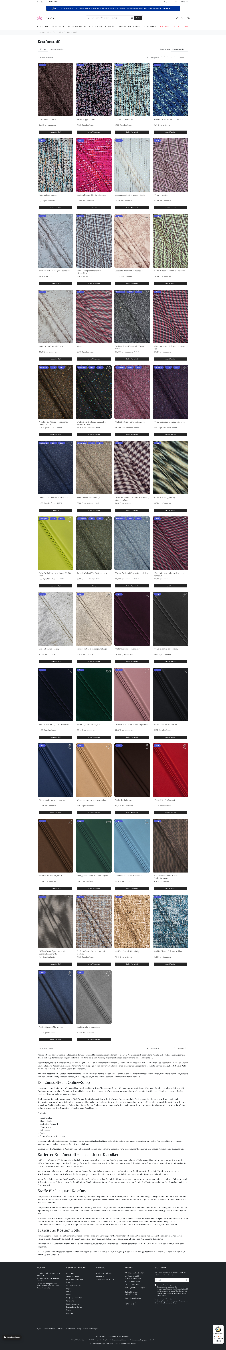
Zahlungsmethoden (73, 1285)
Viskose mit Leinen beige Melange (92, 649)
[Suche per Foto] (132, 18)
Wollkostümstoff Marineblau (51, 1027)
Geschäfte (70, 1313)
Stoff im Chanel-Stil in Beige (127, 951)
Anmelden (100, 1276)
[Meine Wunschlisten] (182, 18)
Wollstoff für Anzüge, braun (50, 875)
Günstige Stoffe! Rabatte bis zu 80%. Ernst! (48, 1274)
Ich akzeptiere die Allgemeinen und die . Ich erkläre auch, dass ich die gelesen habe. (172, 1290)
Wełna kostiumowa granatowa (52, 800)
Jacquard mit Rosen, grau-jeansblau (54, 270)
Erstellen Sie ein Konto (105, 1279)
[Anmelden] (177, 18)
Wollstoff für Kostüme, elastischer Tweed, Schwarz (91, 423)
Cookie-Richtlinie (73, 1276)
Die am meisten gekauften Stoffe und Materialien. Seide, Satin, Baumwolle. (48, 1286)
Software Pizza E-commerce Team (121, 1343)
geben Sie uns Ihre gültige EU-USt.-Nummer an (158, 8)
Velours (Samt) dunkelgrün (88, 724)
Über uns (69, 1282)
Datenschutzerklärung (164, 1289)
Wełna (80, 346)
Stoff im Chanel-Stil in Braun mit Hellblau (91, 952)
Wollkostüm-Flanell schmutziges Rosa (131, 724)
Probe (68, 1295)
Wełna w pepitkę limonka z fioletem (169, 270)
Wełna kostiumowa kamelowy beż (91, 800)
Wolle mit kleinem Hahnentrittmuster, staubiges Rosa (132, 498)
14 (174, 57)
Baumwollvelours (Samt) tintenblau (54, 724)
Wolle (139, 1160)
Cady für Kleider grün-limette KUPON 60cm (55, 574)
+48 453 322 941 (131, 1294)
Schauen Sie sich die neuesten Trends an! (48, 1279)
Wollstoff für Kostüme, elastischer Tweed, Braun (53, 423)
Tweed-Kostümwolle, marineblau (53, 497)
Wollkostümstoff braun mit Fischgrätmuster (165, 876)
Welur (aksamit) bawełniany (127, 649)
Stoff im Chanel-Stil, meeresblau (168, 951)
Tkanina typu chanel (47, 119)
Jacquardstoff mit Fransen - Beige (130, 195)
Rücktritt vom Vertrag (74, 1279)
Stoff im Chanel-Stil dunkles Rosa (91, 195)
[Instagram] (127, 1304)
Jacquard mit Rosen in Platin (51, 346)
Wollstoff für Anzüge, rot (164, 800)
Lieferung (70, 1273)
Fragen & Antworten (74, 1298)
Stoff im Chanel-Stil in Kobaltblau (168, 119)
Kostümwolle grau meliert (88, 1027)
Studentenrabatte (73, 1304)
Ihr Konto (100, 1268)
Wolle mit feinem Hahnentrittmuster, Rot (170, 347)
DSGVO (69, 1292)
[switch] (218, 1341)
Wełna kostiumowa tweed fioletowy (169, 422)
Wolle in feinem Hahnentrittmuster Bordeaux (169, 574)
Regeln (69, 1289)
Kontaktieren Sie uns (74, 1307)
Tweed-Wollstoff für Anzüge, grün (92, 573)
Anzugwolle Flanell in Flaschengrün (92, 875)
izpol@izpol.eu (135, 1298)
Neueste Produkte (178, 49)
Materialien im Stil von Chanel (174, 1063)
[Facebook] (133, 1304)
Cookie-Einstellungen (90, 1329)
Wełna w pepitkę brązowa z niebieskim (89, 271)
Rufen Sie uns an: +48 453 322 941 (48, 2)
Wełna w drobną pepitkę (164, 497)
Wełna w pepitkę (161, 195)
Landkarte (70, 1301)
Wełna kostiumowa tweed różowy (130, 422)
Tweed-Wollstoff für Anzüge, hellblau (131, 573)
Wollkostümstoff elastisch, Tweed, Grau (130, 347)
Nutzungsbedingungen (164, 1287)
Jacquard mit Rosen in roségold (129, 270)
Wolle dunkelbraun (123, 800)
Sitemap (69, 1310)
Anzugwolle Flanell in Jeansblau (129, 875)
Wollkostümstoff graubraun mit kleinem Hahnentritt (52, 952)
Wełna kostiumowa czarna (165, 724)
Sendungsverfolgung (104, 1273)
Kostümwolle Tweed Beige (88, 497)
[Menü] (222, 1326)
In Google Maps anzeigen (135, 1288)
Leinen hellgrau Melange (49, 649)
